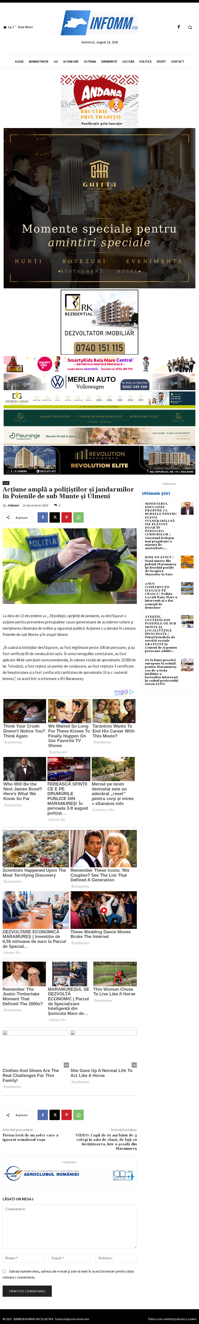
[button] (189, 27)
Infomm (13, 505)
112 (6, 483)
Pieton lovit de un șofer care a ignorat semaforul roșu (30, 1137)
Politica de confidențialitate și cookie (172, 1319)
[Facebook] (178, 27)
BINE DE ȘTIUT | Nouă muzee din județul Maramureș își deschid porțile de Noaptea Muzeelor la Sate (160, 565)
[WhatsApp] (78, 517)
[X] (54, 517)
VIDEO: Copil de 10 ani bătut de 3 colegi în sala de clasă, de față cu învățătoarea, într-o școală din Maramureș (106, 1142)
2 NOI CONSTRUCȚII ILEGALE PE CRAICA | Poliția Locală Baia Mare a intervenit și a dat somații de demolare (161, 596)
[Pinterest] (66, 517)
